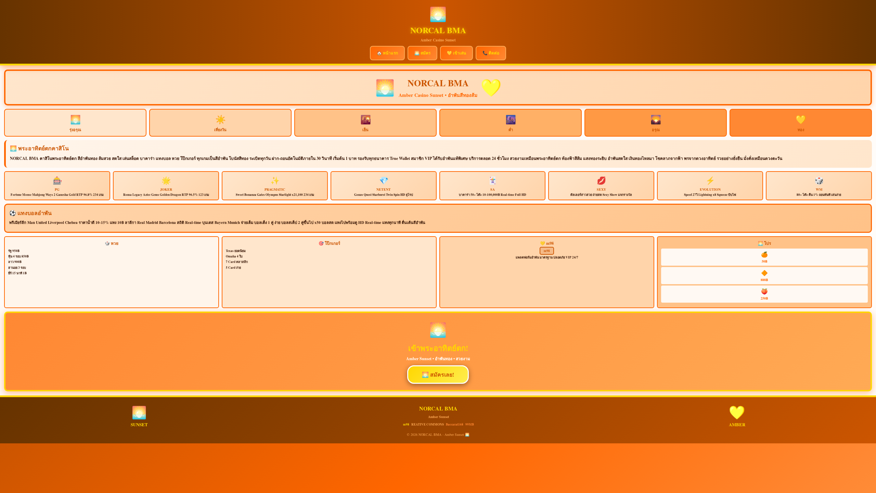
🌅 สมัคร (422, 53)
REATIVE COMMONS (427, 424)
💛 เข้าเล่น (456, 53)
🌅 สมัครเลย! (438, 374)
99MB (469, 424)
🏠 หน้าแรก (387, 53)
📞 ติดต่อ (490, 53)
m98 (547, 251)
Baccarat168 (454, 424)
